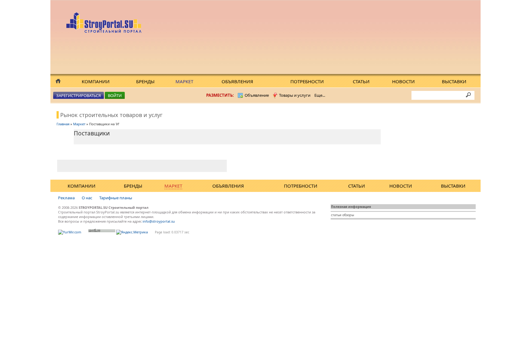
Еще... (319, 95)
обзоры (348, 215)
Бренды (145, 81)
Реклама (66, 198)
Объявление (257, 95)
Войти (115, 95)
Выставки (454, 81)
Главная (63, 124)
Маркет (184, 81)
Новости (403, 81)
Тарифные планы (115, 198)
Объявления (237, 81)
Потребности (307, 81)
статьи (336, 215)
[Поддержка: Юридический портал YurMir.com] (69, 232)
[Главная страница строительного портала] (105, 31)
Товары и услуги (294, 95)
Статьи (361, 81)
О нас (87, 198)
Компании (96, 81)
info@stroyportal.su (159, 221)
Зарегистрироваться (78, 95)
